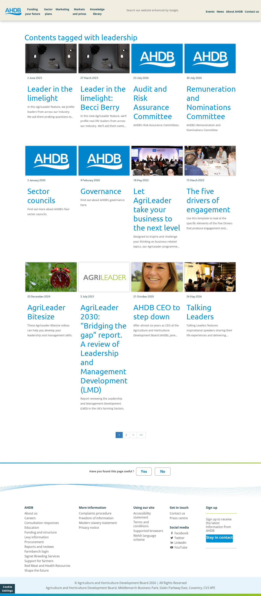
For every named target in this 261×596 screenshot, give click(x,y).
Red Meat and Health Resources (47, 566)
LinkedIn (180, 543)
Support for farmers (38, 561)
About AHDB (234, 11)
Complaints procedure (95, 513)
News (220, 11)
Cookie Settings (7, 588)
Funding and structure (40, 532)
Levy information (36, 537)
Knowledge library (97, 11)
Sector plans (48, 11)
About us (30, 513)
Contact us (252, 11)
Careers (30, 518)
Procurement (34, 542)
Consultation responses (41, 523)
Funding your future (32, 11)
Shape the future (36, 570)
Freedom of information (96, 518)
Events (210, 11)
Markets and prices (79, 11)
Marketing (62, 9)
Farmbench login (36, 551)
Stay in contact (219, 537)
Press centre (179, 518)
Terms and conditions (141, 524)
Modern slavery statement (98, 523)
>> (141, 435)
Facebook (181, 533)
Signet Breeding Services (42, 556)
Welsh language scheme (144, 538)
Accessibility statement (142, 515)
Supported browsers (148, 531)
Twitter (179, 538)
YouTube (180, 547)
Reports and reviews (39, 547)
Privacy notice (89, 528)
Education (31, 528)
